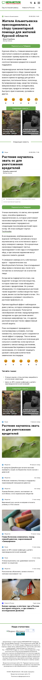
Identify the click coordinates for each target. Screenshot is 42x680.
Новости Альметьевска (11, 16)
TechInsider (7, 231)
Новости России (9, 603)
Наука (6, 152)
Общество (7, 464)
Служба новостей (10, 171)
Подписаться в (21, 46)
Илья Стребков (9, 39)
